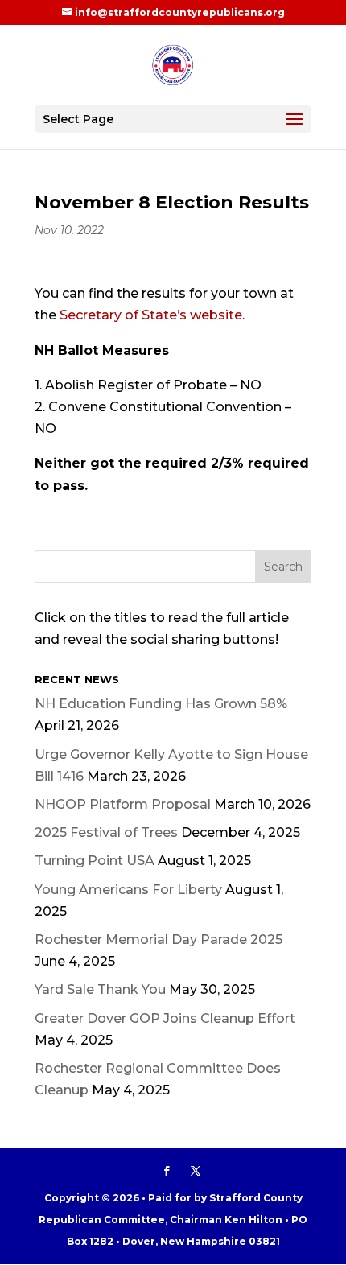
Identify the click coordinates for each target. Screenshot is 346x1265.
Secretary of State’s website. (152, 315)
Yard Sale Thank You (100, 989)
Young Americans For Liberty (128, 889)
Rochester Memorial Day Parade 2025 (158, 939)
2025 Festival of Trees (106, 832)
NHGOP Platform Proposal (123, 804)
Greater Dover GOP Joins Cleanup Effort (165, 1018)
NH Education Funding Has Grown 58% (161, 703)
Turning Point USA (94, 860)
